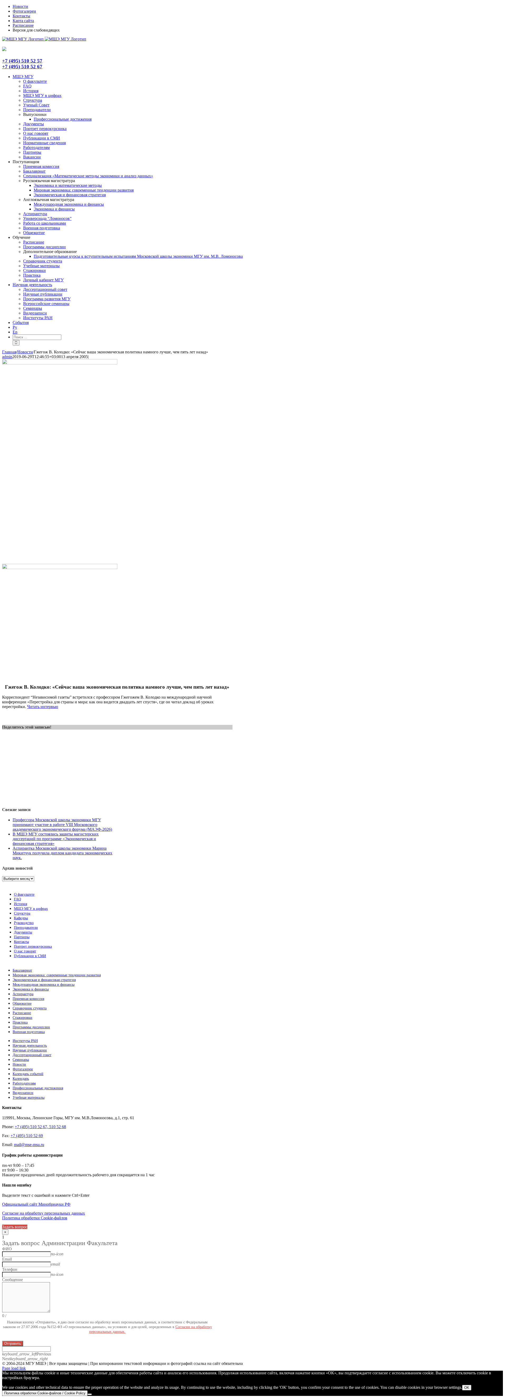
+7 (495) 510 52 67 (22, 66)
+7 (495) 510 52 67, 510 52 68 (40, 1126)
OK (466, 1388)
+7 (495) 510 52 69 (27, 1135)
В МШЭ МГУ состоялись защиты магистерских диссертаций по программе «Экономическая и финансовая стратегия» (56, 839)
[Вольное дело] (59, 567)
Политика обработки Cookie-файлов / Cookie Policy (44, 1393)
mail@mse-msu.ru (29, 1144)
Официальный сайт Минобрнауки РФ (36, 1204)
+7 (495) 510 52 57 (22, 61)
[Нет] (90, 1394)
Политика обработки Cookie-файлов (34, 1218)
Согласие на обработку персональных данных (43, 1213)
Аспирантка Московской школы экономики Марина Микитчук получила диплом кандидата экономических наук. (62, 853)
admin (7, 356)
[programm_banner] (59, 363)
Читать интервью (42, 706)
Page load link (14, 1368)
